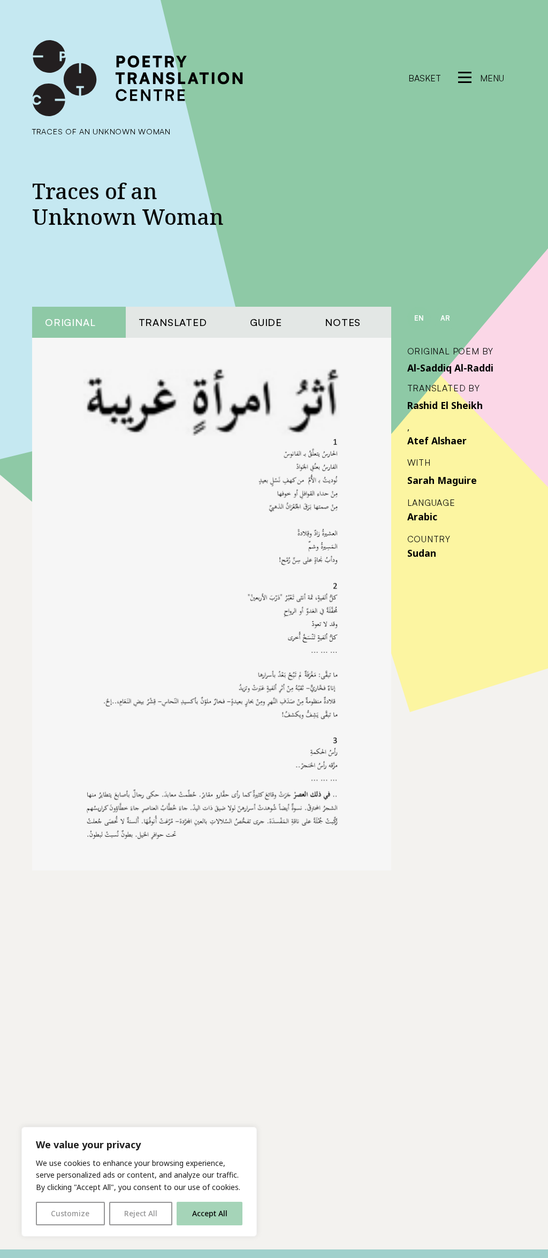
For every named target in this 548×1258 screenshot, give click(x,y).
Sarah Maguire (442, 480)
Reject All (140, 1213)
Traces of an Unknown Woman (101, 131)
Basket (424, 78)
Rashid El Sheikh (445, 405)
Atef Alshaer (437, 440)
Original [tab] (70, 322)
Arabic (422, 516)
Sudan (421, 553)
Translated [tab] (173, 322)
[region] (139, 1182)
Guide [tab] (266, 322)
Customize (70, 1213)
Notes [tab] (343, 322)
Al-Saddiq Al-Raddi (450, 367)
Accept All (209, 1213)
